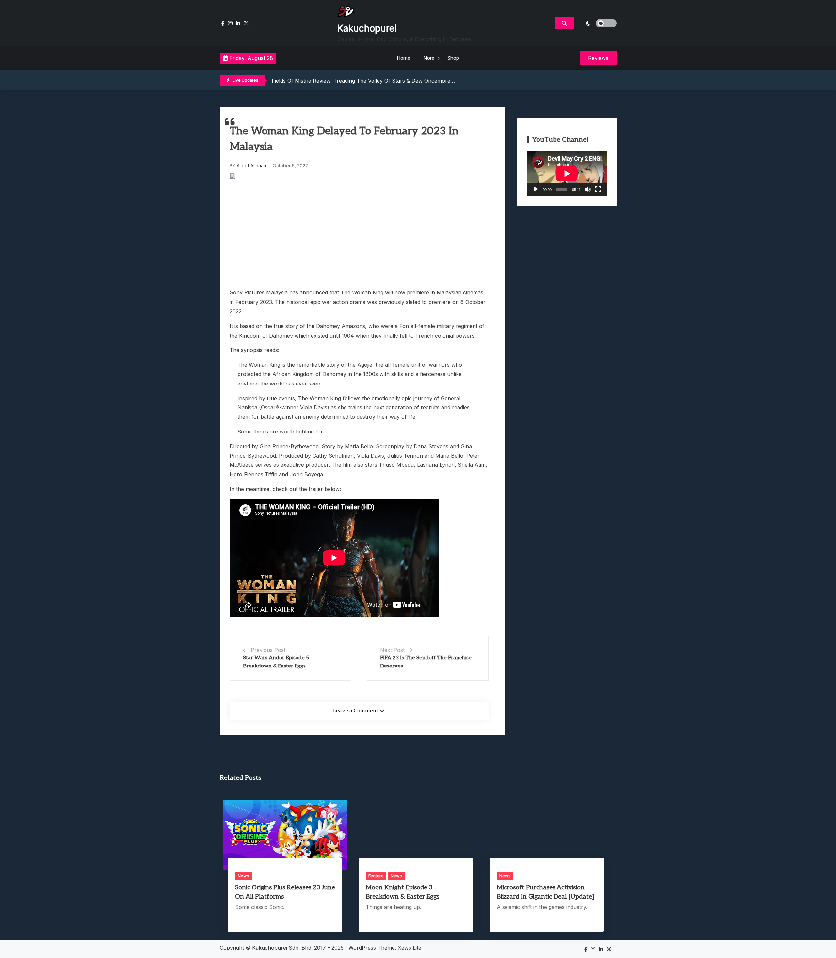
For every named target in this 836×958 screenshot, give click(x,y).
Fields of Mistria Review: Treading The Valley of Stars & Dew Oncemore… (363, 80)
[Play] (535, 189)
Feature (376, 875)
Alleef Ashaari (251, 165)
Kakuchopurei (367, 28)
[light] (597, 23)
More (428, 58)
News (243, 875)
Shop (453, 58)
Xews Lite (409, 947)
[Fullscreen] (598, 189)
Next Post (392, 650)
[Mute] (588, 189)
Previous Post (268, 650)
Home (403, 58)
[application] (567, 173)
